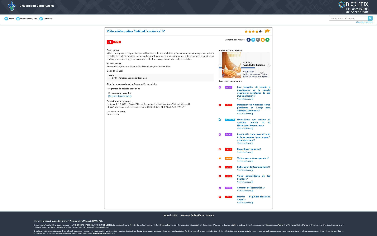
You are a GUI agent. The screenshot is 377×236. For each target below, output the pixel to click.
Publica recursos (28, 19)
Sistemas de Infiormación (250, 188)
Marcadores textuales (248, 149)
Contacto (48, 19)
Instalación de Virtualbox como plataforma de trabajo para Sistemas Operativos (253, 108)
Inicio (11, 19)
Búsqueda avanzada (364, 22)
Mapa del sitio (170, 215)
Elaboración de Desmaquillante (252, 167)
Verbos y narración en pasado (252, 158)
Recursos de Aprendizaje (120, 96)
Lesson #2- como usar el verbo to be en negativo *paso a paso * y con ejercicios (253, 137)
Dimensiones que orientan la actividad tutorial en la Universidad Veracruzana (253, 122)
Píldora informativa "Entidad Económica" (134, 31)
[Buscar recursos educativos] (370, 18)
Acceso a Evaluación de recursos (197, 215)
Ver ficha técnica (244, 99)
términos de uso (99, 233)
